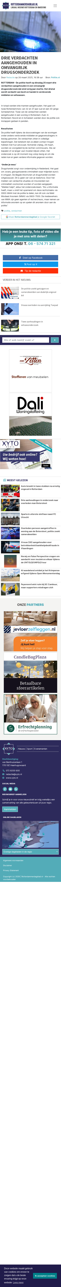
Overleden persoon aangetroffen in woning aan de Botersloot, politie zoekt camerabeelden (40, 531)
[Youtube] (10, 789)
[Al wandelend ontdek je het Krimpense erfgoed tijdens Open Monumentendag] (10, 575)
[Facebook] (5, 789)
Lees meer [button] (18, 1282)
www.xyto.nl (12, 778)
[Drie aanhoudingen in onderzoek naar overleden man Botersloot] (10, 505)
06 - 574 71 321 (41, 243)
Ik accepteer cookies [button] (45, 1276)
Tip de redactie (33, 270)
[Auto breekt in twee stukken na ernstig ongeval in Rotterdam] (10, 491)
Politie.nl (55, 77)
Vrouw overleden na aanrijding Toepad (39, 305)
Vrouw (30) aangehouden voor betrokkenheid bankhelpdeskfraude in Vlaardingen (40, 545)
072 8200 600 (13, 770)
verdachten (16, 211)
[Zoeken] (55, 340)
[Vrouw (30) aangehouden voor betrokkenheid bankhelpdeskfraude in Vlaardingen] (10, 547)
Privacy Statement (11, 870)
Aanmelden (10, 809)
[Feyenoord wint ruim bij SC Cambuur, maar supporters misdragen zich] (10, 589)
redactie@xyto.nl (14, 774)
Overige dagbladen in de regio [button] (18, 851)
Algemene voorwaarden (13, 860)
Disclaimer (7, 865)
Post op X (32, 264)
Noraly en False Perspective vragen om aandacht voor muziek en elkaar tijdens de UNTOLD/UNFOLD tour (40, 559)
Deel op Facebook (33, 257)
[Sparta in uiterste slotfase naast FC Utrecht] (10, 519)
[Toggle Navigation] (55, 6)
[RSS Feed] (16, 789)
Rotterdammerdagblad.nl (24, 4)
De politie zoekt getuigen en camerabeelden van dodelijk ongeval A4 (38, 292)
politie (7, 211)
